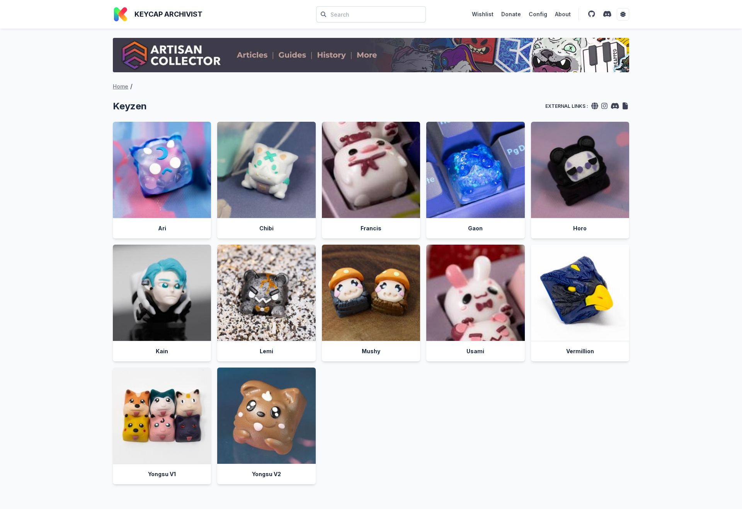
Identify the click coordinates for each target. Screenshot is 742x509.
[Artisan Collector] (371, 55)
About (563, 14)
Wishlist (483, 14)
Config (538, 14)
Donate (511, 14)
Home (120, 86)
